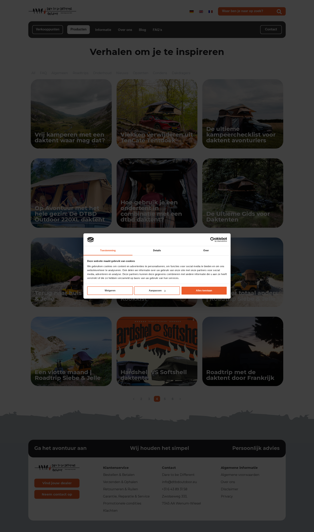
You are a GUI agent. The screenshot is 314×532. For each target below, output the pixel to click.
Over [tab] (206, 250)
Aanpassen (155, 290)
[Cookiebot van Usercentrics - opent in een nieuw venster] (212, 239)
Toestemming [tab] (108, 250)
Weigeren (110, 290)
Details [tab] (157, 250)
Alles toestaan (204, 290)
